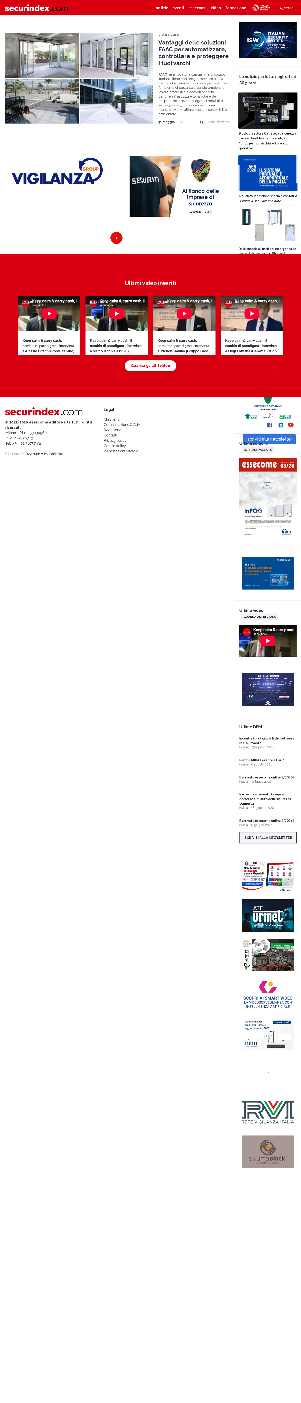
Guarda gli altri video (150, 365)
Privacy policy (115, 440)
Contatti (110, 435)
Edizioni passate (257, 449)
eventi (178, 7)
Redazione (112, 430)
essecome (197, 7)
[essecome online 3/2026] (268, 538)
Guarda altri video (259, 616)
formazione (235, 7)
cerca (288, 7)
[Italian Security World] (268, 57)
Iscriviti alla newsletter (268, 837)
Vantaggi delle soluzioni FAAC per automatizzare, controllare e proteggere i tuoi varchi (193, 53)
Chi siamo (112, 419)
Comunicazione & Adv (122, 425)
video (216, 7)
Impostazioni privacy (121, 451)
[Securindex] (36, 7)
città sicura (168, 34)
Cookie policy (115, 446)
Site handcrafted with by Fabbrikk (34, 454)
